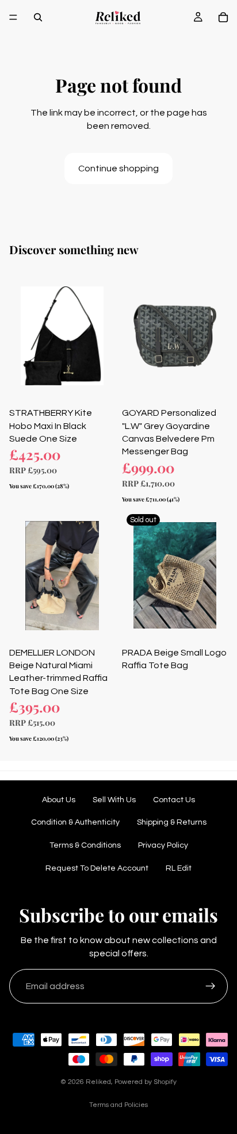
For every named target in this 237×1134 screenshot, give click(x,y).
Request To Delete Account (96, 868)
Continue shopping (118, 168)
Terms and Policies (118, 1105)
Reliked (98, 1082)
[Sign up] (210, 986)
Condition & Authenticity (75, 822)
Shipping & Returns (172, 822)
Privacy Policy (163, 845)
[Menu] (13, 17)
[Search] (38, 17)
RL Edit (179, 868)
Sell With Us (114, 800)
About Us (58, 800)
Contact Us (174, 800)
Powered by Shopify (145, 1082)
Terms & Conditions (85, 845)
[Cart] (223, 17)
